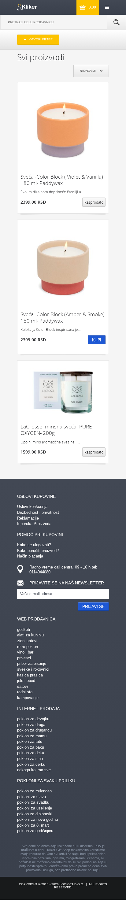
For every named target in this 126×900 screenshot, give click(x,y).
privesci (24, 658)
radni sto (24, 692)
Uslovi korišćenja (32, 506)
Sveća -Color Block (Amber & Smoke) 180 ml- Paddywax (62, 317)
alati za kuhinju (30, 635)
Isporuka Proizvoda (34, 523)
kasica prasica (30, 675)
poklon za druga (31, 724)
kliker (27, 7)
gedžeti (23, 629)
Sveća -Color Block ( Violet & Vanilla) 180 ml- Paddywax (61, 180)
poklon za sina (30, 758)
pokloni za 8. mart (33, 825)
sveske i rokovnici (33, 669)
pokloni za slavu (31, 796)
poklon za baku (30, 747)
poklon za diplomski (34, 814)
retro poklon (27, 646)
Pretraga (116, 22)
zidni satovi (27, 641)
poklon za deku (30, 752)
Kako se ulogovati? (34, 545)
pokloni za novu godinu (37, 819)
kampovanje (28, 697)
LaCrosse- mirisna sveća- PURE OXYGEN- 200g (56, 429)
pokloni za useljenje (34, 808)
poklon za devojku (33, 719)
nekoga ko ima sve (34, 770)
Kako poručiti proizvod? (38, 550)
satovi (22, 686)
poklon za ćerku (31, 764)
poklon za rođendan (34, 791)
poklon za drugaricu (34, 730)
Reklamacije (28, 518)
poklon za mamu (31, 736)
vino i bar (25, 652)
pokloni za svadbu (33, 802)
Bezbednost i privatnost (38, 512)
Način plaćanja (30, 556)
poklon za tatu (29, 741)
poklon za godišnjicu (35, 830)
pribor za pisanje (31, 663)
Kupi (96, 340)
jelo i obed (26, 680)
